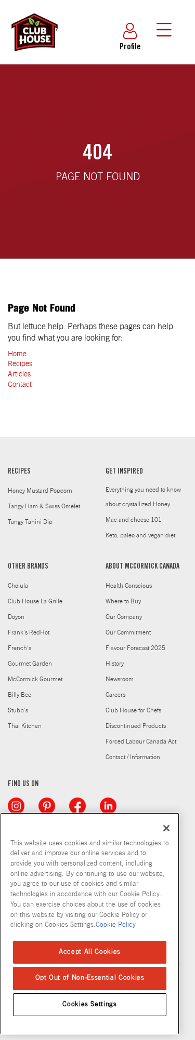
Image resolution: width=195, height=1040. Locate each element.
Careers (115, 695)
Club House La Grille (35, 601)
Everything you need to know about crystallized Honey (143, 497)
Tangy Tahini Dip (30, 522)
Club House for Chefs (133, 710)
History (115, 663)
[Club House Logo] (34, 56)
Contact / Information (133, 757)
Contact (20, 384)
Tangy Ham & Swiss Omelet (44, 506)
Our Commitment (128, 632)
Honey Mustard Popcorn (40, 491)
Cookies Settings (89, 1004)
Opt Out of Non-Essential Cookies (90, 978)
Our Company (124, 617)
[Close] (166, 828)
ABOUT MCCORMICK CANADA (142, 567)
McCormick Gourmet (35, 679)
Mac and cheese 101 (134, 520)
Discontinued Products (136, 726)
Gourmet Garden (30, 663)
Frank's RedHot (28, 632)
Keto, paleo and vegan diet (140, 535)
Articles (19, 374)
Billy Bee (19, 695)
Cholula (18, 586)
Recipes (20, 364)
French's (19, 648)
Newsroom (120, 679)
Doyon (16, 617)
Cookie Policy (116, 925)
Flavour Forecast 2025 (135, 648)
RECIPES (19, 472)
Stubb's (18, 710)
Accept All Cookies (90, 952)
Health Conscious (129, 586)
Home (17, 354)
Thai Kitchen (25, 726)
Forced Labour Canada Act (141, 741)
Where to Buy (123, 601)
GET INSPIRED (124, 472)
